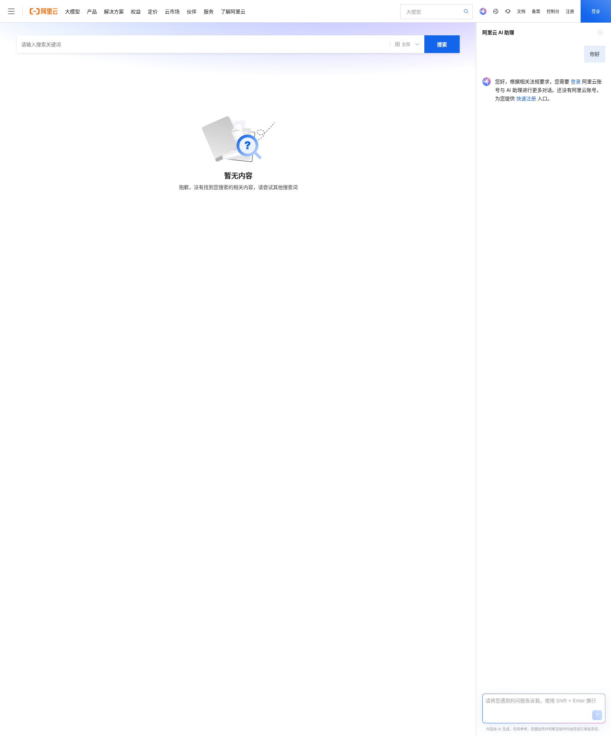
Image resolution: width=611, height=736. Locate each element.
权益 (136, 11)
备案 (536, 11)
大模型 (72, 11)
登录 (596, 11)
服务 (209, 11)
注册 (570, 11)
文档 (521, 11)
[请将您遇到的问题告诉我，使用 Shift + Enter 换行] (543, 701)
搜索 (442, 44)
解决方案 (114, 11)
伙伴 (192, 11)
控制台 (553, 11)
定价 (153, 11)
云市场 (172, 11)
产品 (92, 11)
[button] (597, 715)
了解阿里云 (233, 11)
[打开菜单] (11, 11)
